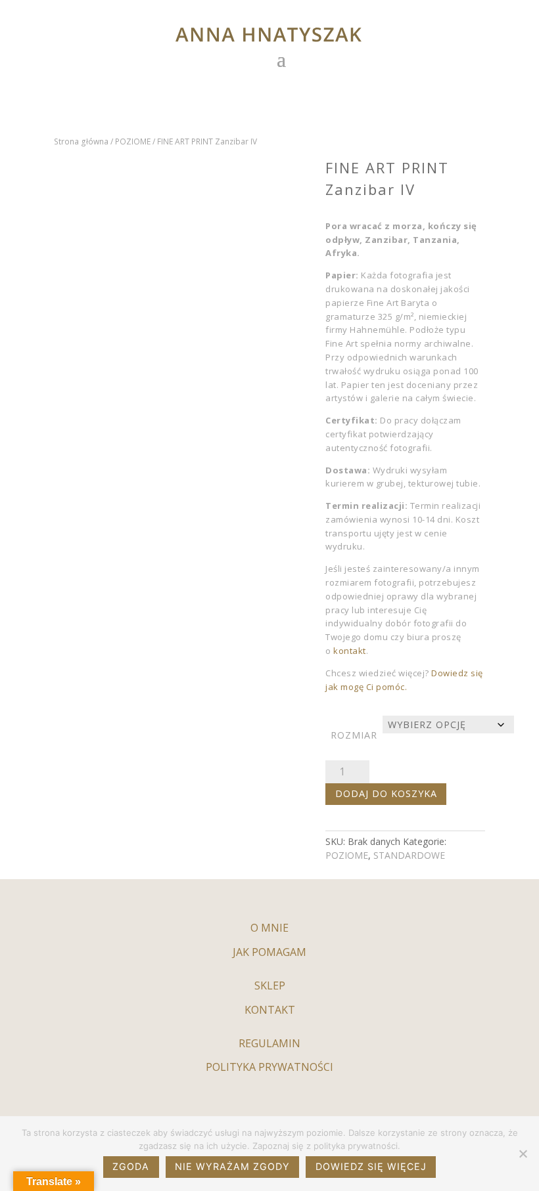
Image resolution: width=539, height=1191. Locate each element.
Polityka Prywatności (269, 1067)
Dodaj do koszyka (386, 793)
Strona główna (81, 141)
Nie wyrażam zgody (232, 1166)
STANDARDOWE (409, 855)
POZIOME (133, 141)
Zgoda (130, 1166)
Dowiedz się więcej (371, 1166)
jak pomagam (269, 952)
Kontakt (270, 1010)
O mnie (269, 927)
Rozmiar (354, 735)
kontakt (348, 651)
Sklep (269, 985)
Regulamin (269, 1043)
